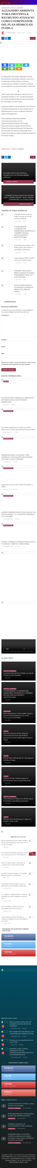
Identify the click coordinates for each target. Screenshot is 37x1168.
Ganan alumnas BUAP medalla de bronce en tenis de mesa (24, 259)
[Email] (5, 68)
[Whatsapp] (19, 65)
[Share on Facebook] (2, 38)
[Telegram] (26, 65)
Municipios (11, 1118)
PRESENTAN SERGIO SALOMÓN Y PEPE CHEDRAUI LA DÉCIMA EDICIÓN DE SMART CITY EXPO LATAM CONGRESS (17, 457)
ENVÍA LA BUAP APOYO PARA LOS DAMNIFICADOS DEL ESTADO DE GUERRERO (20, 1024)
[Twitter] (12, 65)
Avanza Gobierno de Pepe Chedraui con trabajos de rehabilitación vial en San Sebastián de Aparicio (14, 919)
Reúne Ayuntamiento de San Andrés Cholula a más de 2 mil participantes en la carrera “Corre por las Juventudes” (14, 842)
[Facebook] (5, 65)
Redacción (11, 32)
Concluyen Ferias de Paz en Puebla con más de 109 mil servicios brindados (23, 216)
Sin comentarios (27, 1108)
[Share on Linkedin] (9, 38)
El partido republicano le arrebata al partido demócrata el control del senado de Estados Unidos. (18, 428)
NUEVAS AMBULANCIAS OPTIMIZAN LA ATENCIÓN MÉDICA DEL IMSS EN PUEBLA (23, 288)
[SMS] (12, 68)
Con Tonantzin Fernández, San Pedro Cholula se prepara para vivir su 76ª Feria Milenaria (14, 853)
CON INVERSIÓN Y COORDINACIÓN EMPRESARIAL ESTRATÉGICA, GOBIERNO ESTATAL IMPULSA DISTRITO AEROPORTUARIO (24, 232)
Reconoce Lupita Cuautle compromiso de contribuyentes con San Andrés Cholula (13, 864)
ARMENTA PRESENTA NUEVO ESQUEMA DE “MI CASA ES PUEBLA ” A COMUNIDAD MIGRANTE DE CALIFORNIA (18, 514)
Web (2, 353)
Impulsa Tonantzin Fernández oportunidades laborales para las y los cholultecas (14, 874)
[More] (19, 68)
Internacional (5, 7)
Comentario (5, 315)
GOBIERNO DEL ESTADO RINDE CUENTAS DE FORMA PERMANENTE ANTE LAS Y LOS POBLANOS (24, 274)
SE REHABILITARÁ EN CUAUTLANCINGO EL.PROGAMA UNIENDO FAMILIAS (21, 1115)
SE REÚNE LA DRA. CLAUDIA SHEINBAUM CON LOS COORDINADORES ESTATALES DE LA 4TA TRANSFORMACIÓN (21, 1052)
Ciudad (6, 381)
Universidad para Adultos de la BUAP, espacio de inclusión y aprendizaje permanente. (24, 247)
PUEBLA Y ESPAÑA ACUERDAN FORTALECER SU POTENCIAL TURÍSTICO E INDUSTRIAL (18, 543)
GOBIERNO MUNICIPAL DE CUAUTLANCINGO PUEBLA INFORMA (20, 1125)
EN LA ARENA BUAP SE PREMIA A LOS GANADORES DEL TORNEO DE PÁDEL (21, 1032)
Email (3, 346)
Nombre (4, 339)
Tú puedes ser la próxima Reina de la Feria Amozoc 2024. (21, 1041)
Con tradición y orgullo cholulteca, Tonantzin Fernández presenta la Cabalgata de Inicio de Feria (14, 896)
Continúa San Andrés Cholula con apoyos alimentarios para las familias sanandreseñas (13, 885)
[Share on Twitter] (6, 38)
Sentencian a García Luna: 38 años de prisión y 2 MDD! (17, 486)
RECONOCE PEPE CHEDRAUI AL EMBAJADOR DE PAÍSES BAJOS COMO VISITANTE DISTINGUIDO (17, 400)
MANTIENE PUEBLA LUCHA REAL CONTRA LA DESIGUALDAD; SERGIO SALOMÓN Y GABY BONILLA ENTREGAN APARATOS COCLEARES (21, 1137)
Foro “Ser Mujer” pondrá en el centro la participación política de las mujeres (12, 907)
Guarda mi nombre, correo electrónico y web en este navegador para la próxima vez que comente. (18, 363)
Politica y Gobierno (17, 7)
